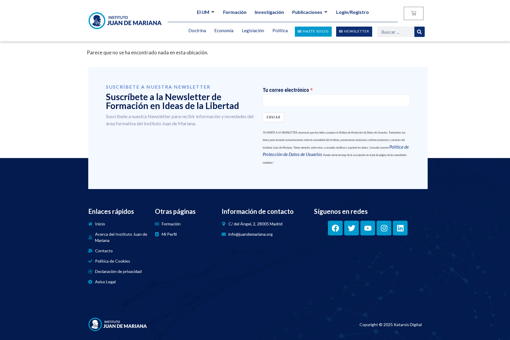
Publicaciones (307, 12)
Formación (234, 12)
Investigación (269, 12)
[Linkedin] (400, 228)
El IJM (203, 12)
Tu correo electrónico (286, 90)
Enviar (273, 117)
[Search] (419, 32)
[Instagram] (384, 228)
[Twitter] (351, 228)
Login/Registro (352, 12)
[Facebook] (335, 228)
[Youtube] (367, 228)
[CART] (414, 13)
